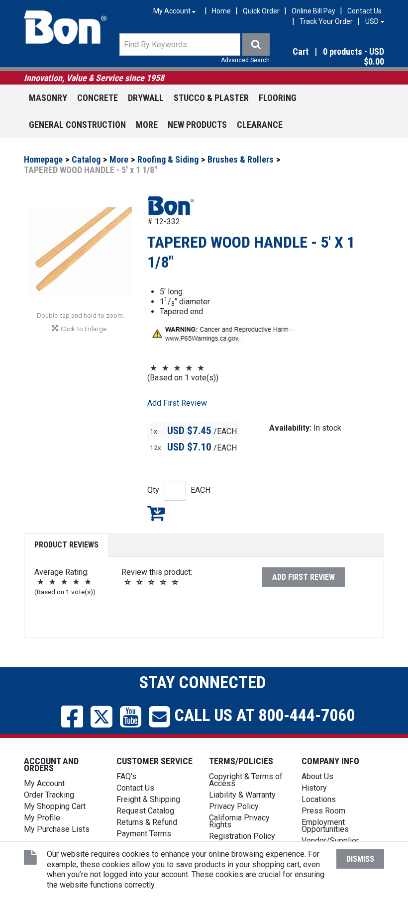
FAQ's (126, 776)
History (314, 788)
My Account (44, 783)
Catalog (86, 159)
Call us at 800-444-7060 (262, 715)
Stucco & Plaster (211, 97)
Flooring (278, 97)
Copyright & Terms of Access (246, 780)
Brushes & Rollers (240, 159)
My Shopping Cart (55, 806)
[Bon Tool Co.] (65, 27)
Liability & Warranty (242, 795)
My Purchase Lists (57, 829)
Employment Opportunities (325, 825)
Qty (153, 490)
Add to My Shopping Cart (156, 513)
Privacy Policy (234, 806)
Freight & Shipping (148, 799)
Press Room (323, 810)
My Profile (42, 817)
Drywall (146, 97)
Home (221, 11)
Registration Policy (242, 836)
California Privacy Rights (239, 821)
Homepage (43, 159)
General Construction (77, 124)
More (147, 124)
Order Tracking (49, 795)
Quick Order (261, 11)
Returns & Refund (146, 822)
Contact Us (364, 11)
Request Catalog (145, 810)
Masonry (48, 97)
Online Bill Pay (313, 11)
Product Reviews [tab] (66, 544)
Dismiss (360, 859)
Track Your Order (326, 21)
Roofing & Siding (168, 159)
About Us (317, 776)
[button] (330, 57)
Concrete (97, 97)
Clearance (260, 124)
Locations (319, 799)
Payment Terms (143, 833)
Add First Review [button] (177, 403)
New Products (197, 124)
